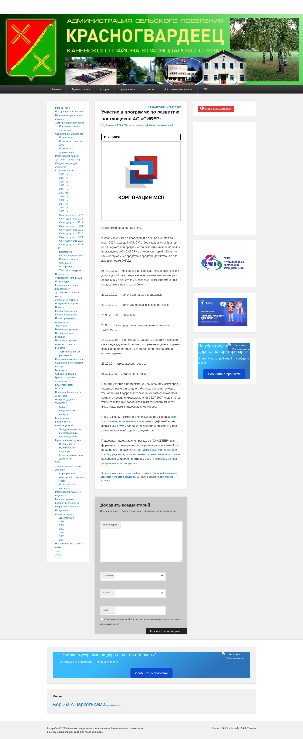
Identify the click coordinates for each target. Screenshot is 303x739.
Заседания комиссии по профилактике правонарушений (70, 433)
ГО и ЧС (59, 388)
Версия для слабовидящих (218, 109)
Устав (58, 554)
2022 (61, 525)
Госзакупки (61, 370)
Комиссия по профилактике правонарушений (64, 422)
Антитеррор (61, 396)
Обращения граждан (66, 373)
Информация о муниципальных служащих (67, 448)
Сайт (105, 610)
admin (139, 125)
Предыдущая (155, 106)
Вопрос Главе (62, 107)
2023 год (63, 204)
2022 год (63, 200)
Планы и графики (68, 259)
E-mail (106, 592)
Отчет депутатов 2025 (71, 240)
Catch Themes (248, 728)
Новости (149, 89)
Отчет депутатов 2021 (71, 229)
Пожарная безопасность (68, 392)
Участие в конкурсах (70, 270)
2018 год (63, 185)
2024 (61, 532)
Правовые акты (67, 137)
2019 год (63, 189)
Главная (57, 89)
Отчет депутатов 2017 (71, 215)
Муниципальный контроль (69, 359)
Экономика (61, 325)
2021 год (63, 196)
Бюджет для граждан (66, 329)
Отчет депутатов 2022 (71, 233)
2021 (61, 521)
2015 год (63, 174)
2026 (61, 540)
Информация (66, 266)
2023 (61, 529)
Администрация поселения (69, 122)
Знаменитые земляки (66, 300)
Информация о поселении (69, 111)
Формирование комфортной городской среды (71, 477)
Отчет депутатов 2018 (71, 218)
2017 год (63, 181)
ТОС (205, 89)
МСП (115, 425)
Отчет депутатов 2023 (71, 237)
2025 (61, 536)
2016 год (63, 178)
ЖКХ (57, 462)
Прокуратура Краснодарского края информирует (66, 285)
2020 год (63, 193)
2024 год (63, 207)
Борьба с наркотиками (79, 704)
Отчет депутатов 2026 (71, 244)
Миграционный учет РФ (67, 506)
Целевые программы (66, 340)
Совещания (65, 263)
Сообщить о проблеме (224, 374)
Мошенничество (113, 705)
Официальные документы (69, 133)
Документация (66, 518)
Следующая (176, 106)
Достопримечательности (178, 89)
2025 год (63, 211)
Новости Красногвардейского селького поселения (66, 311)
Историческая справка (67, 303)
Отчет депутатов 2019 (71, 222)
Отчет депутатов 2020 (71, 226)
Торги (58, 551)
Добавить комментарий (159, 125)
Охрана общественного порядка (67, 411)
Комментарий (111, 524)
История (104, 89)
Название (108, 575)
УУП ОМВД (61, 403)
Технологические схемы (68, 466)
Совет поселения (64, 170)
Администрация (81, 89)
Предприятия (127, 89)
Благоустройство (64, 385)
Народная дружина (65, 399)
